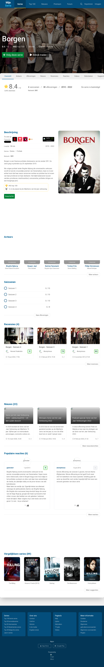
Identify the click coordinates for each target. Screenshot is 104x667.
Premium (57, 4)
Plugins (83, 633)
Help (56, 618)
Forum (69, 4)
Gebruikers (58, 624)
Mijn (8, 4)
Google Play (60, 646)
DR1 (36, 90)
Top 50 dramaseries (10, 624)
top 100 (14, 186)
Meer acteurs (93, 274)
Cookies (83, 618)
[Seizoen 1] (27, 288)
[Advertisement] (52, 108)
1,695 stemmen (9, 91)
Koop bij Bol (9, 196)
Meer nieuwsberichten (90, 446)
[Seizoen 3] (27, 301)
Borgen (13, 39)
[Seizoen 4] (27, 307)
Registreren (88, 4)
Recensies (54, 76)
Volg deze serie (14, 54)
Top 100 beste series (10, 618)
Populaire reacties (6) (16, 453)
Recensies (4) (11, 324)
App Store (45, 646)
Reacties (66, 76)
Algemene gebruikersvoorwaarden (88, 625)
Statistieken (88, 76)
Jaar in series (8, 633)
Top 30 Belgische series (11, 630)
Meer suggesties (92, 590)
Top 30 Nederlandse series (12, 627)
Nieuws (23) (10, 404)
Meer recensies (92, 364)
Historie (32, 624)
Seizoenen (10, 282)
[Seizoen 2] (27, 294)
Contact (32, 618)
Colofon (32, 621)
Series (20, 4)
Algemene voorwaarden (88, 630)
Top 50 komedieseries (11, 621)
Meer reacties (93, 515)
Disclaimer (84, 621)
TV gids (57, 627)
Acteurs (19, 76)
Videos (76, 76)
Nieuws (44, 4)
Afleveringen (31, 76)
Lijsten (57, 621)
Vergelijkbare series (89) (17, 553)
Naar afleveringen (42, 315)
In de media (33, 627)
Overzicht (7, 76)
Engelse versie (34, 630)
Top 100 (32, 4)
